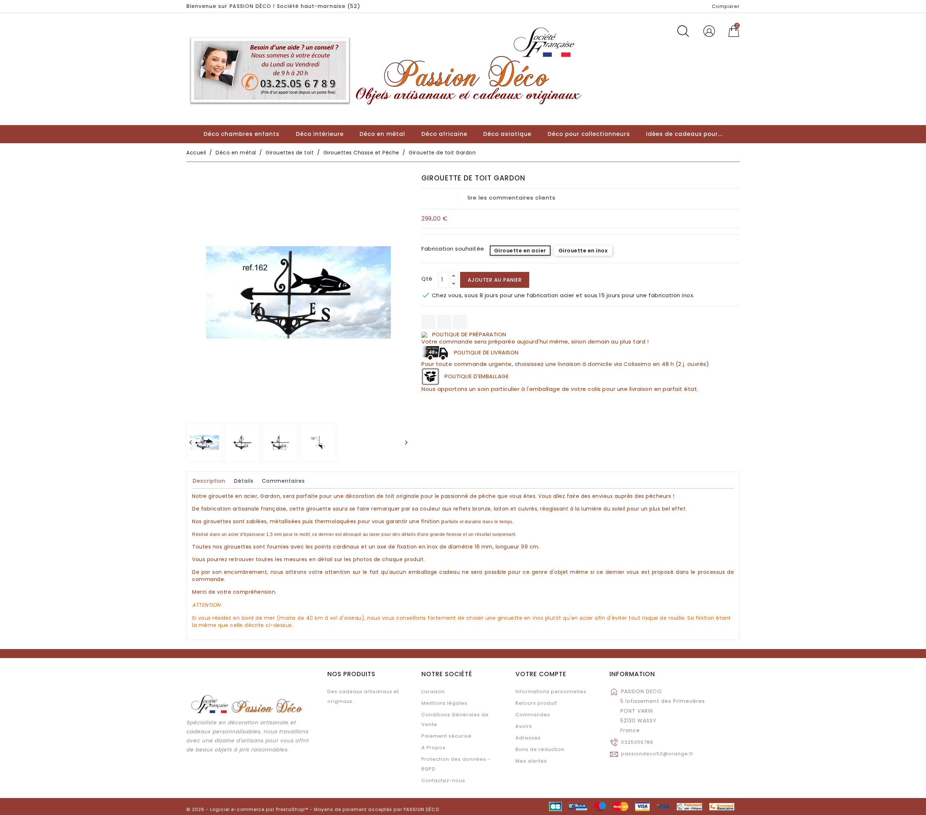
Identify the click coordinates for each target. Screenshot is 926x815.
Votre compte (540, 674)
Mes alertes (531, 761)
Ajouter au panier (495, 279)
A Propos (433, 747)
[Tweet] (444, 322)
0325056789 (637, 742)
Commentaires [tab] (283, 481)
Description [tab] (209, 481)
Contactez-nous (443, 780)
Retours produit (536, 703)
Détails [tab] (244, 481)
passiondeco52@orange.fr (657, 753)
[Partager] (428, 322)
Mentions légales (444, 703)
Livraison (433, 691)
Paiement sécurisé (446, 736)
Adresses (528, 737)
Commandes (532, 714)
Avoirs (523, 726)
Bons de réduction (540, 749)
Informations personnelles (550, 691)
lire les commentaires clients (512, 197)
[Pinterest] (460, 322)
